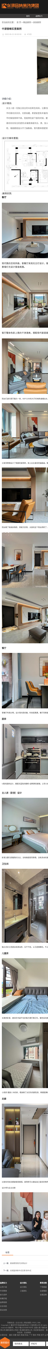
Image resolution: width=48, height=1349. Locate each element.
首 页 (19, 22)
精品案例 (27, 22)
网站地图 (27, 1323)
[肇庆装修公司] (20, 6)
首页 (28, 16)
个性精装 (43, 1287)
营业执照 (3, 1310)
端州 (18, 1335)
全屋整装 (43, 1291)
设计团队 (23, 1287)
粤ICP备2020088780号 (24, 1328)
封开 (42, 1335)
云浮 (46, 1335)
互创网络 (27, 1332)
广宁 (30, 1335)
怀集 (38, 1335)
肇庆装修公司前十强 (14, 1330)
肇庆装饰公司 (27, 1330)
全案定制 (43, 1295)
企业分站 (19, 1323)
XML (39, 1323)
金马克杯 (3, 1295)
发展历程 (3, 1298)
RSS (34, 1323)
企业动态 (3, 1306)
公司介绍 (3, 1287)
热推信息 (10, 1323)
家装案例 (37, 22)
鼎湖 (22, 1335)
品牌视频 (3, 1302)
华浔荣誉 (3, 1291)
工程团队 (23, 1291)
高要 (14, 1335)
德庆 (34, 1335)
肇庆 (11, 1335)
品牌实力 (39, 16)
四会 (26, 1335)
